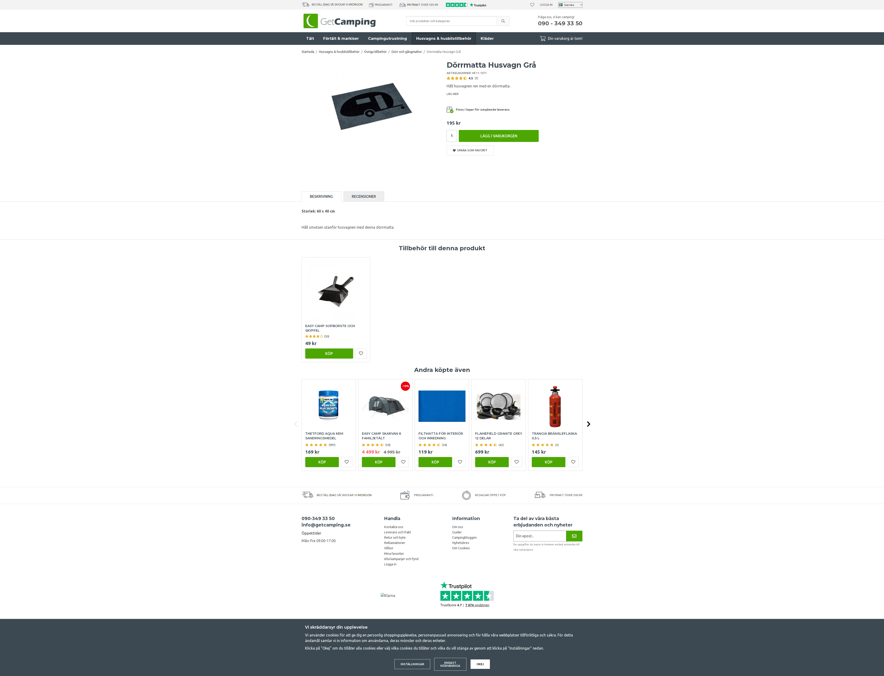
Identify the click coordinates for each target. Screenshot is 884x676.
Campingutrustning (387, 38)
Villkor (388, 548)
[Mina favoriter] (532, 5)
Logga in (546, 4)
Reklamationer (394, 543)
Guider (457, 532)
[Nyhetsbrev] (574, 536)
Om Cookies (461, 548)
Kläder (487, 38)
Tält (310, 38)
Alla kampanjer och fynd (401, 559)
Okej (480, 664)
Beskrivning (321, 196)
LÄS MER (453, 93)
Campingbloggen (464, 537)
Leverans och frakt (397, 532)
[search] (503, 21)
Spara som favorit (471, 150)
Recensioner (364, 196)
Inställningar (412, 664)
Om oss (457, 527)
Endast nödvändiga (450, 664)
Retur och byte (395, 537)
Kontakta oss (393, 527)
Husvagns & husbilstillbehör (443, 38)
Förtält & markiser (341, 38)
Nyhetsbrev (460, 543)
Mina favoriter (394, 553)
